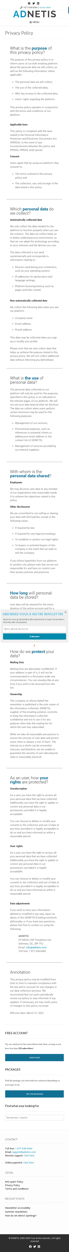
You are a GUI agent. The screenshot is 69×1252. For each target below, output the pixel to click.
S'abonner (35, 636)
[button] (34, 614)
